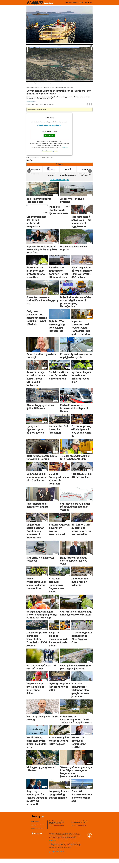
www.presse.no (52, 840)
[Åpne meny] (90, 2)
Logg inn (81, 2)
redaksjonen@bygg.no (59, 825)
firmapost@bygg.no (82, 825)
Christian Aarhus (60, 822)
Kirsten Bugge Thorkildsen (82, 820)
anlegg (34, 157)
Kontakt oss (65, 147)
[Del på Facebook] (87, 104)
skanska (29, 157)
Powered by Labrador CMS (59, 861)
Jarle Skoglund (57, 823)
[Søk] (86, 2)
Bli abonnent (49, 135)
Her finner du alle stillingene (59, 180)
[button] (29, 171)
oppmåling (49, 157)
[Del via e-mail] (91, 104)
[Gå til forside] (35, 2)
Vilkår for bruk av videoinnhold (55, 850)
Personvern (51, 852)
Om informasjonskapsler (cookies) (56, 851)
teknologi (43, 157)
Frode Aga (62, 820)
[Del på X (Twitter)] (89, 104)
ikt (38, 157)
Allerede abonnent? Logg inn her (49, 125)
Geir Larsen (83, 822)
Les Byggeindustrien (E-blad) (71, 2)
